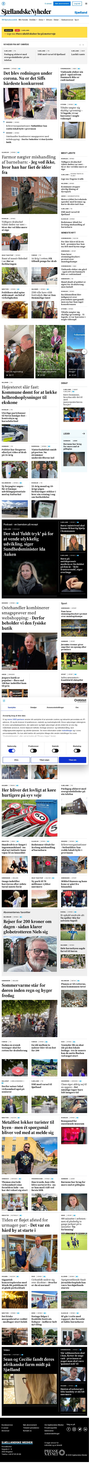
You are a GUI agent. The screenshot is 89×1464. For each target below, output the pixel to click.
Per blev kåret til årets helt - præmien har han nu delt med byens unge (73, 244)
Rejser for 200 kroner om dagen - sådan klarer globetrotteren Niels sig (27, 926)
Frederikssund (37, 1179)
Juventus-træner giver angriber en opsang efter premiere (73, 647)
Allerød (64, 1276)
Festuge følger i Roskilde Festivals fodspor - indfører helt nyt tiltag (44, 1320)
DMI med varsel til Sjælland (70, 213)
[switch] (33, 751)
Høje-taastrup (7, 255)
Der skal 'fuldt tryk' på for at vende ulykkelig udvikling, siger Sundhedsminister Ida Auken (28, 544)
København (65, 251)
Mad (74, 68)
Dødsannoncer (67, 20)
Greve (40, 51)
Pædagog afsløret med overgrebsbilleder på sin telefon (73, 791)
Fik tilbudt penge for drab (44, 260)
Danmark (5, 446)
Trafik (12, 785)
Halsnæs (34, 289)
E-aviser (48, 4)
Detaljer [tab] (33, 707)
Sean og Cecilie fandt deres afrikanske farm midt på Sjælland (28, 1364)
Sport (77, 20)
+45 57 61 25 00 (14, 1454)
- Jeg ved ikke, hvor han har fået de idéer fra (29, 164)
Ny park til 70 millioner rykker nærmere (41, 884)
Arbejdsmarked (17, 1081)
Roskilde (5, 218)
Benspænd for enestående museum (72, 1122)
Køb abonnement (62, 4)
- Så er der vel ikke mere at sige (14, 226)
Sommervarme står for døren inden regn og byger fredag (27, 990)
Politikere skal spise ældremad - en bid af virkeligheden (13, 295)
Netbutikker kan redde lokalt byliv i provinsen (26, 127)
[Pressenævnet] (54, 1451)
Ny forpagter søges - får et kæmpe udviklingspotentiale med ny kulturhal (13, 490)
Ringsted (5, 841)
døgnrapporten (73, 196)
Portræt (16, 1355)
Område (32, 20)
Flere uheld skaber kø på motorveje (31, 33)
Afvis (16, 760)
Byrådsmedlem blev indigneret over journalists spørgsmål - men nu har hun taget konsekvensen (73, 299)
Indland (15, 878)
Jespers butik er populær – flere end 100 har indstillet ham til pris (14, 681)
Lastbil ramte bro (13, 54)
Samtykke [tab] (12, 707)
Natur (73, 980)
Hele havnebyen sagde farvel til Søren (73, 950)
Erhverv (49, 20)
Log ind (77, 4)
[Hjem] (3, 3)
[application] (19, 351)
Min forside (23, 20)
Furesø (34, 255)
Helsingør (7, 917)
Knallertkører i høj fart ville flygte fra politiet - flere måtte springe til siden (52, 57)
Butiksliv (14, 1215)
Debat (56, 20)
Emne (41, 20)
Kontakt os (27, 1431)
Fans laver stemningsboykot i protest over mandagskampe (70, 258)
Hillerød (64, 183)
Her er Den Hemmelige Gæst (43, 295)
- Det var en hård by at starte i (26, 1225)
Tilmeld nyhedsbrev (31, 1428)
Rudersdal (35, 446)
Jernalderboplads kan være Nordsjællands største (73, 1283)
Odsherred (65, 1081)
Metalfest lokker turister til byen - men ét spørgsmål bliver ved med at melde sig (28, 1127)
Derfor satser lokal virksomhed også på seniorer (13, 1089)
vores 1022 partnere (15, 719)
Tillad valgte (44, 760)
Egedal (63, 912)
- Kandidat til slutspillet (72, 678)
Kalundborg (6, 483)
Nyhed (14, 68)
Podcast (16, 529)
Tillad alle (72, 760)
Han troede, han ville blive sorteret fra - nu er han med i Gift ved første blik (43, 1186)
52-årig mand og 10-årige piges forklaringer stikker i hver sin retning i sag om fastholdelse (43, 492)
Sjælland (25, 30)
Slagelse (5, 152)
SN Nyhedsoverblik (9, 20)
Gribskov (5, 1179)
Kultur (75, 238)
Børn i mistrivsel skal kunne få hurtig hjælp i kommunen (73, 528)
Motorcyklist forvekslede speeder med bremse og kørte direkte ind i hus (74, 202)
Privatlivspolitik (50, 1428)
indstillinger (67, 730)
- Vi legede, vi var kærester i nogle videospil (72, 113)
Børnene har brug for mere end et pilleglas (72, 446)
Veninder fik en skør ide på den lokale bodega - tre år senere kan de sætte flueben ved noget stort (73, 1050)
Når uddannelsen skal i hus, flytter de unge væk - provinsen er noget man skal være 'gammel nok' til (73, 1358)
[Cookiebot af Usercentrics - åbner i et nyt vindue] (76, 701)
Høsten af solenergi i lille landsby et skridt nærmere (72, 1391)
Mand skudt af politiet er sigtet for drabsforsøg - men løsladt (73, 284)
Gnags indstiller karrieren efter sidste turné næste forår (14, 884)
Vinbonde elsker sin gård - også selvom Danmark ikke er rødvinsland (72, 76)
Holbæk (5, 785)
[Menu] (86, 4)
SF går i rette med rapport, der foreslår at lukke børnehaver (73, 1319)
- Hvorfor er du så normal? (44, 1282)
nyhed (72, 158)
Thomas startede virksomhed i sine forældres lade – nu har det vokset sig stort (15, 1186)
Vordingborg (66, 68)
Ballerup (5, 1081)
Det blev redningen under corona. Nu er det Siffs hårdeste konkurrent (27, 78)
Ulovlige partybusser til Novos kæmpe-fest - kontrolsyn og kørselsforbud (14, 417)
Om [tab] (77, 707)
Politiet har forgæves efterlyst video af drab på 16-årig (14, 452)
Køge (63, 1215)
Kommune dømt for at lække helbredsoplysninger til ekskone (29, 394)
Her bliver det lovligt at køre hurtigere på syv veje (29, 792)
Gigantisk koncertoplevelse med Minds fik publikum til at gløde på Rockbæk (14, 1283)
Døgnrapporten (20, 51)
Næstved (5, 289)
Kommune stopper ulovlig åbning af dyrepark (70, 189)
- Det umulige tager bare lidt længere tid (74, 1088)
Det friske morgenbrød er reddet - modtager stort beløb (14, 1319)
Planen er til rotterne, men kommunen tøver (73, 985)
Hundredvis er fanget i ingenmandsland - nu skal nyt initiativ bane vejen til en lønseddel (14, 848)
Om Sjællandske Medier (54, 1425)
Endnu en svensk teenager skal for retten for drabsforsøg (14, 1047)
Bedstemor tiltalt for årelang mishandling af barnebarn (73, 224)
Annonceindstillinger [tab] (55, 707)
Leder (75, 441)
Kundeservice (7, 1425)
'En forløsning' (74, 1224)
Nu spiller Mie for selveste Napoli (72, 918)
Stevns (63, 104)
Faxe (63, 1042)
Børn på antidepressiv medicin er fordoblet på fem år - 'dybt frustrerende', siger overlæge (72, 565)
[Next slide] (84, 351)
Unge (13, 841)
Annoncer (5, 1431)
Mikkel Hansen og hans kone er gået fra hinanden (74, 884)
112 (40, 255)
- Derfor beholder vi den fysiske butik (29, 139)
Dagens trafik (72, 178)
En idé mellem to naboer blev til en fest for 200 (43, 1047)
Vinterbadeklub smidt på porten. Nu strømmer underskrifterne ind (43, 453)
